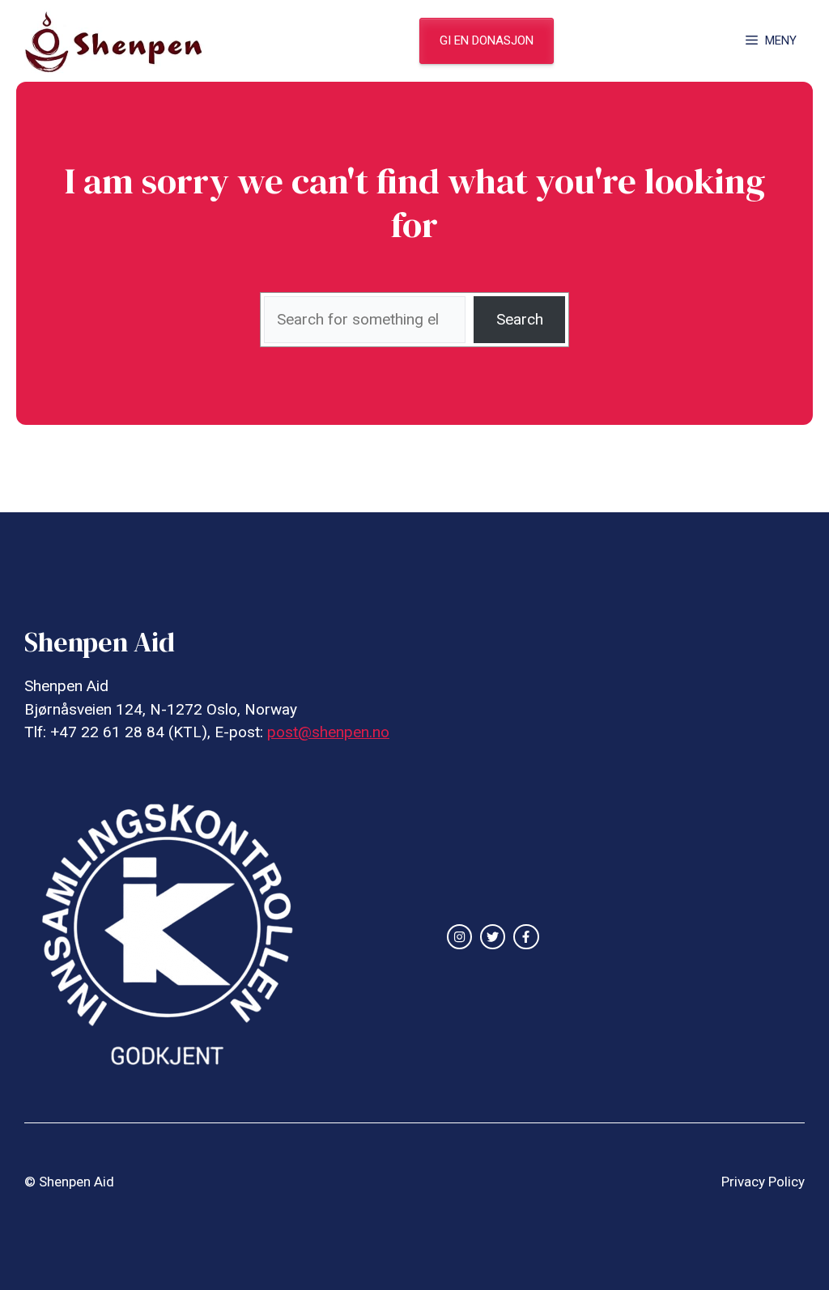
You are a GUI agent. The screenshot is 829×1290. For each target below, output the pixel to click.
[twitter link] (492, 936)
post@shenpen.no (328, 732)
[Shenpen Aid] (121, 41)
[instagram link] (459, 936)
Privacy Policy (763, 1181)
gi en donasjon (487, 40)
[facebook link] (525, 936)
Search (519, 319)
